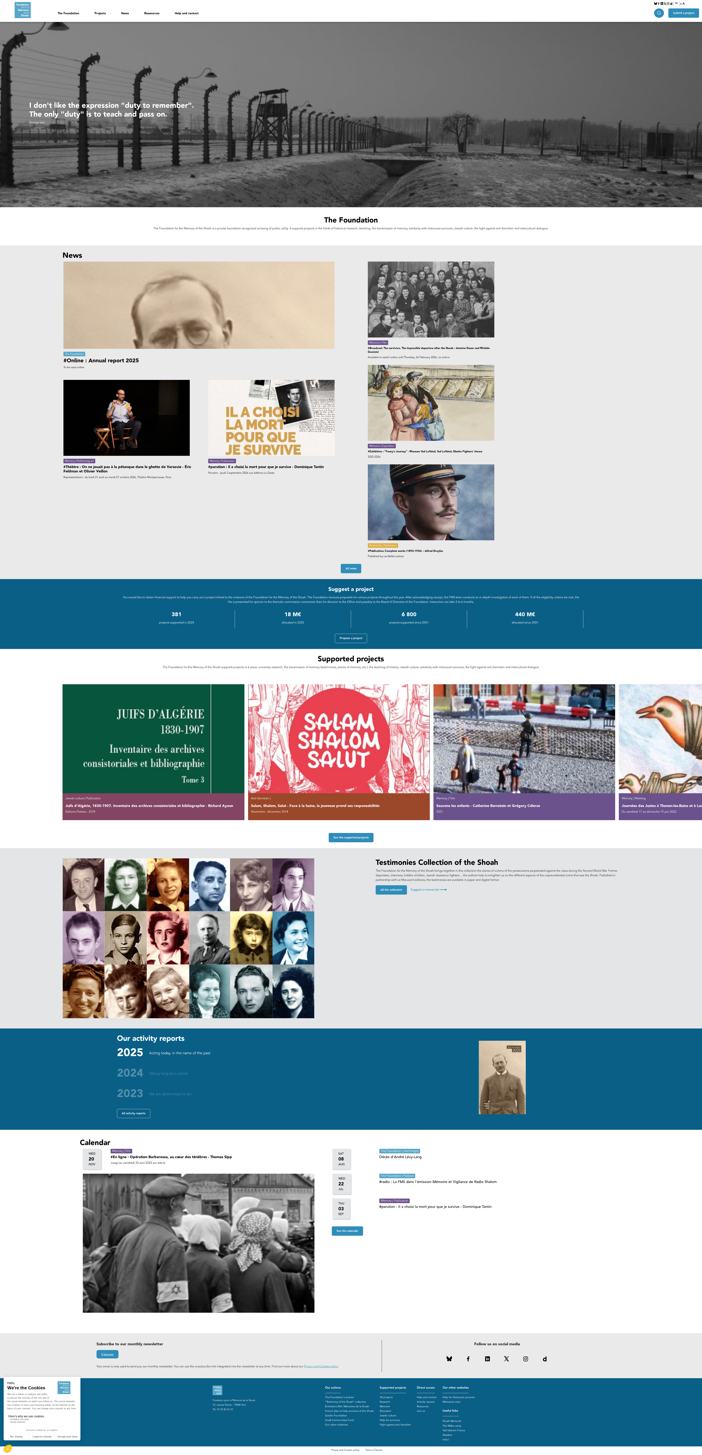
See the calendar (347, 1231)
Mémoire (385, 1406)
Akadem (447, 1435)
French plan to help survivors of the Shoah (349, 1411)
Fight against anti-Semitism (395, 1425)
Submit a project (683, 13)
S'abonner (107, 1354)
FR (676, 3)
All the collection (391, 890)
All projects (386, 1397)
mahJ (446, 1439)
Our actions (333, 1387)
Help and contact (187, 13)
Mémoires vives (451, 1402)
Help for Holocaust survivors (459, 1397)
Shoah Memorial (452, 1421)
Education (385, 1411)
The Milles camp (452, 1426)
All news (351, 568)
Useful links (450, 1411)
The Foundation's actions (339, 1397)
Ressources (151, 13)
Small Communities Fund (339, 1420)
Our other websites (456, 1387)
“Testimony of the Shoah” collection (345, 1402)
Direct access (426, 1387)
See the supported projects (351, 838)
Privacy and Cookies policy (321, 1366)
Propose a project (351, 638)
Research (385, 1402)
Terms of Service (373, 1450)
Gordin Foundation (336, 1416)
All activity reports (134, 1113)
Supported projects (393, 1387)
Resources (423, 1406)
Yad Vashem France (454, 1430)
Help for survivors (390, 1420)
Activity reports (426, 1402)
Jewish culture (388, 1416)
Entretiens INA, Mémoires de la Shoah (347, 1406)
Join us (421, 1411)
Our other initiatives (336, 1425)
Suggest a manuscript (429, 889)
